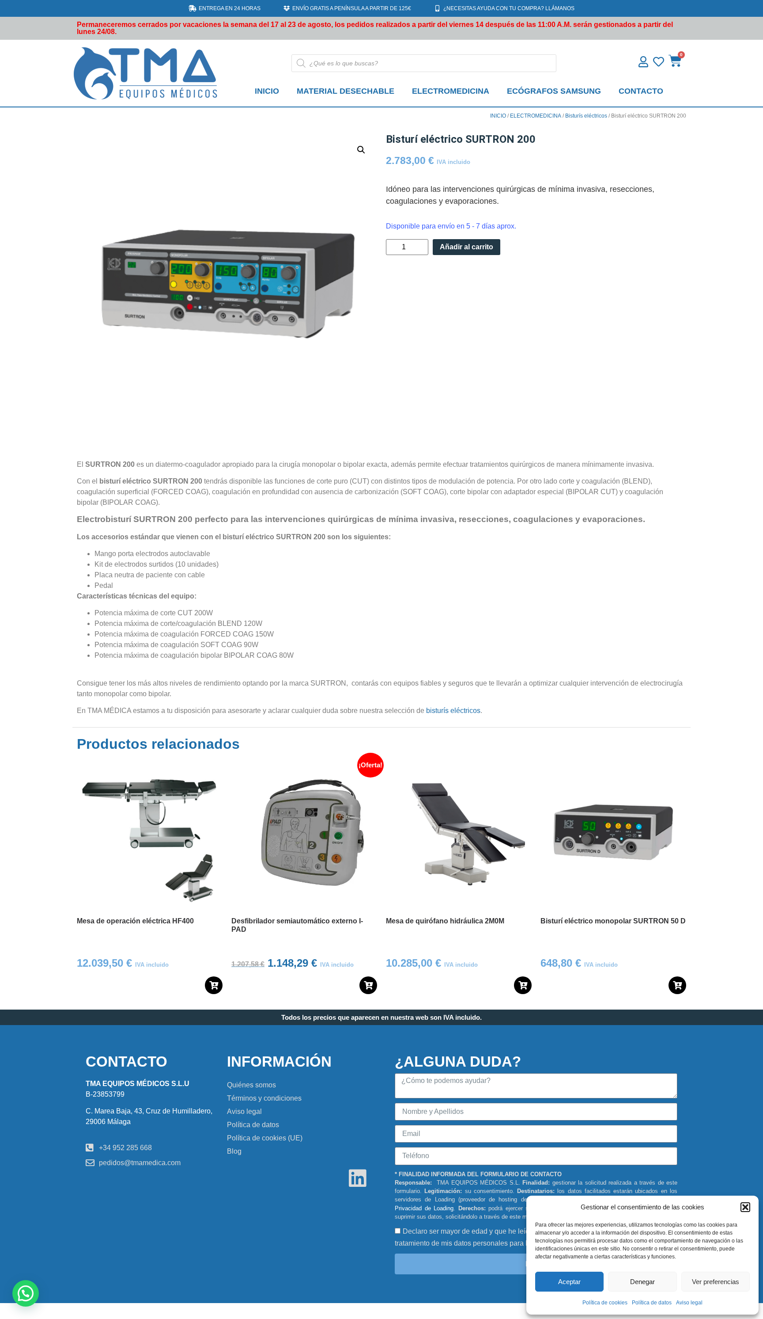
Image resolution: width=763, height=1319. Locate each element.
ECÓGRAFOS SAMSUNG (554, 91)
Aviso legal (689, 1303)
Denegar (642, 1281)
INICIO (267, 91)
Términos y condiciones (264, 1098)
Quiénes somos (251, 1085)
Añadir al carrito (466, 247)
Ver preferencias (715, 1281)
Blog (234, 1151)
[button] (745, 1207)
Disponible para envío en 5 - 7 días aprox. (451, 226)
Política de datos (652, 1303)
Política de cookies (604, 1303)
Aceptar (569, 1281)
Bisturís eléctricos (586, 116)
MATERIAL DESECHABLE (345, 91)
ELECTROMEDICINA (450, 91)
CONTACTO (641, 91)
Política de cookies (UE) (264, 1138)
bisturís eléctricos (453, 710)
